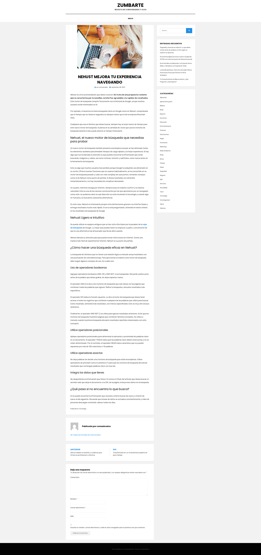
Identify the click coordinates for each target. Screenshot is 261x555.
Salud (162, 167)
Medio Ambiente (165, 151)
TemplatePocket (129, 549)
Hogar (162, 138)
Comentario (74, 477)
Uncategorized (165, 200)
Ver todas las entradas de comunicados (85, 435)
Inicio (130, 18)
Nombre (73, 499)
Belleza (162, 106)
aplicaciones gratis (166, 102)
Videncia (163, 208)
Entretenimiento (165, 126)
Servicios (163, 184)
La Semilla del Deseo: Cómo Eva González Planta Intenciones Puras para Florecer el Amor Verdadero (176, 72)
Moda (161, 155)
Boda (161, 110)
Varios (162, 204)
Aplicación (163, 97)
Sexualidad (163, 188)
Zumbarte (130, 5)
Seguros (162, 175)
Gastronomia (164, 134)
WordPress (146, 549)
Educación (163, 122)
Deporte (162, 114)
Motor (162, 159)
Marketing (163, 147)
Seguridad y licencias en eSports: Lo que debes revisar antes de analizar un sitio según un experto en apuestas (175, 50)
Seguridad (163, 171)
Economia (163, 118)
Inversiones (163, 143)
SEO (161, 179)
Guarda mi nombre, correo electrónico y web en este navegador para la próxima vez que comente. (107, 527)
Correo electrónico (78, 508)
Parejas (162, 163)
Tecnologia (82, 409)
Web (72, 516)
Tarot (162, 192)
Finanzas (163, 130)
